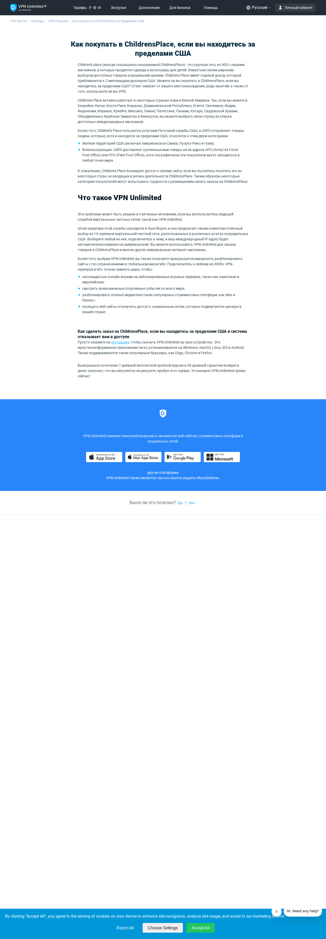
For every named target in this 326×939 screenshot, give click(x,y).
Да (180, 503)
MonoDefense (208, 478)
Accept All (201, 928)
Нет (192, 503)
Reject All (125, 928)
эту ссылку (120, 342)
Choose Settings (163, 928)
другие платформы (163, 473)
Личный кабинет (299, 8)
